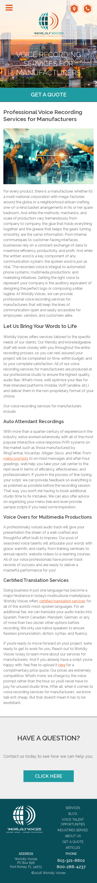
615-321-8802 (71, 860)
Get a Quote (48, 94)
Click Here (48, 776)
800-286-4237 (71, 866)
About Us (73, 836)
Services (73, 808)
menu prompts (15, 458)
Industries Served (73, 830)
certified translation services (62, 601)
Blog (72, 814)
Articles (73, 847)
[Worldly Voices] (24, 819)
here (61, 665)
